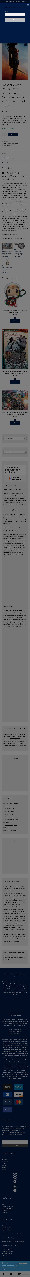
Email (6, 11)
